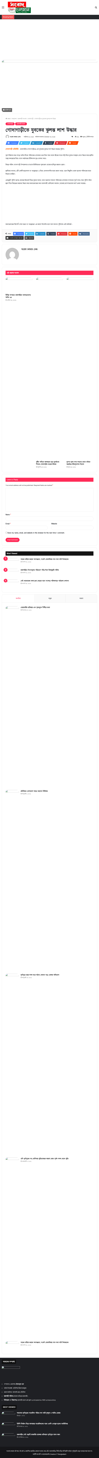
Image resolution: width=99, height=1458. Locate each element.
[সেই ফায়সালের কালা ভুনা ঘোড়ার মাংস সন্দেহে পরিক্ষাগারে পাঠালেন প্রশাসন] (12, 584)
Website (54, 524)
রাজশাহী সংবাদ (22, 119)
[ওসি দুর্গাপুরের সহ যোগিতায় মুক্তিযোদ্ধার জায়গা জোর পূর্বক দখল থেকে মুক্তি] (12, 1248)
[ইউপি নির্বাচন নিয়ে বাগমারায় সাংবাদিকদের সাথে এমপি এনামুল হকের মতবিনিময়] (8, 1427)
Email (8, 524)
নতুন (50, 598)
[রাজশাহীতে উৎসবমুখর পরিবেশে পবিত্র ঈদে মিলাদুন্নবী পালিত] (12, 573)
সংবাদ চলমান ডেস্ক (15, 137)
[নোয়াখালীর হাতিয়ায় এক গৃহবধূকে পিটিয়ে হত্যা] (12, 697)
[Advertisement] (49, 40)
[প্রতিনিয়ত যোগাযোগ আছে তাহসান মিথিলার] (12, 881)
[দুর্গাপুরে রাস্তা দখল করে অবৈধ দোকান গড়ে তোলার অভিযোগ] (12, 1065)
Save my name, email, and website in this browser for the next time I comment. (36, 533)
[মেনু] (3, 8)
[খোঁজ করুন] (96, 8)
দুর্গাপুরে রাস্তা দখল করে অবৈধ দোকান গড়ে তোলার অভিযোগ (40, 975)
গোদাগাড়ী (30, 119)
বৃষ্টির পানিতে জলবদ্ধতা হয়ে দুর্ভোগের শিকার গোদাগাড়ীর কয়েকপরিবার (47, 463)
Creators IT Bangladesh (58, 1454)
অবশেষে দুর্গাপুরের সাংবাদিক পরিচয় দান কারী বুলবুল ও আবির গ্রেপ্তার (38, 1413)
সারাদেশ (14, 119)
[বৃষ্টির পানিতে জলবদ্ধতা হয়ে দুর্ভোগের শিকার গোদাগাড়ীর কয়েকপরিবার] (49, 368)
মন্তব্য (81, 598)
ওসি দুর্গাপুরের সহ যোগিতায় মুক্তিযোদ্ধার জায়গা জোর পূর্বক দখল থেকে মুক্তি (44, 1158)
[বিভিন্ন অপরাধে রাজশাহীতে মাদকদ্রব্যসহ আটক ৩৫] (19, 285)
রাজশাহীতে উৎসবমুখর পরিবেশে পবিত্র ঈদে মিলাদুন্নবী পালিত (40, 570)
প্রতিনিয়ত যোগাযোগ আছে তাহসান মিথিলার (34, 791)
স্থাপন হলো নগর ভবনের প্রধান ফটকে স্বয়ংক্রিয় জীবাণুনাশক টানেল (78, 463)
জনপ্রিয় (18, 598)
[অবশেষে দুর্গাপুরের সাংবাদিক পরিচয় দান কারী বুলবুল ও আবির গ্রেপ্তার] (8, 1416)
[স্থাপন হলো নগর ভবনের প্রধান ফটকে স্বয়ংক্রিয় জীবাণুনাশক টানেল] (80, 368)
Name (8, 515)
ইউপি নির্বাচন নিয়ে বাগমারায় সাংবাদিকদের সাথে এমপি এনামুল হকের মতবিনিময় (42, 1424)
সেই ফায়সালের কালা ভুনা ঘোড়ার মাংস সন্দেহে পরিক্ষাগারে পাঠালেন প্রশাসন (45, 581)
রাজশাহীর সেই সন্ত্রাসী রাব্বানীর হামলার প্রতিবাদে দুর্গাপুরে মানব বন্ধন (38, 1434)
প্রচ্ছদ (9, 119)
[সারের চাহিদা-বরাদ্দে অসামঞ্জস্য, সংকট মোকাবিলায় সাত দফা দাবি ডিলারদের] (12, 562)
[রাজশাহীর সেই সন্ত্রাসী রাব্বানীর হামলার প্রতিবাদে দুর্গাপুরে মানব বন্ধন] (8, 1437)
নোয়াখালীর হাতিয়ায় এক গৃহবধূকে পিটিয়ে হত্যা (35, 607)
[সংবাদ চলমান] (19, 7)
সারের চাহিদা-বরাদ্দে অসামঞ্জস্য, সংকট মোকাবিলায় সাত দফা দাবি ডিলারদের (44, 559)
